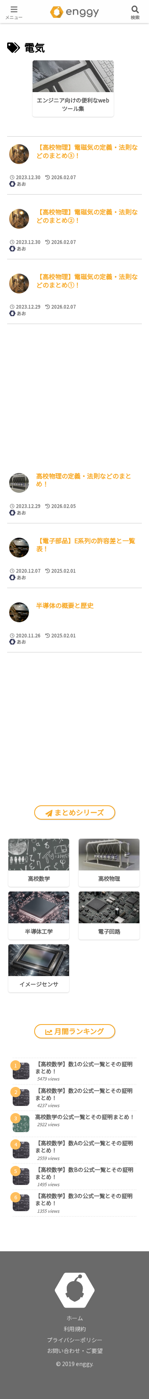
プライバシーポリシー (75, 1340)
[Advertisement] (74, 393)
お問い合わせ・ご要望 (75, 1351)
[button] (125, 830)
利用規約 (75, 1329)
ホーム (74, 1318)
